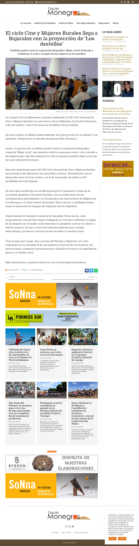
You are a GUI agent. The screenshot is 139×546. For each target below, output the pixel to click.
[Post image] (20, 336)
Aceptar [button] (122, 538)
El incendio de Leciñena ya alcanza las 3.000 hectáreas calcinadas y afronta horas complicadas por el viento (117, 58)
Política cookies (66, 532)
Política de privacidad (81, 532)
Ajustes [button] (112, 538)
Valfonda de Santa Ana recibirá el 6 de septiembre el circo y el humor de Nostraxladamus (20, 354)
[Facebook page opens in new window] (121, 2)
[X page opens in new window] (124, 2)
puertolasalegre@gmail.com (47, 2)
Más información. (115, 132)
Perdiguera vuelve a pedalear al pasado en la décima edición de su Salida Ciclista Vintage (51, 409)
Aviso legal (54, 532)
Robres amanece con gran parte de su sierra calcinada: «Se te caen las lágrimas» (117, 71)
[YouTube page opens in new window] (128, 2)
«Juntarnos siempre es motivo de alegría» (115, 38)
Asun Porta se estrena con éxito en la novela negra (51, 352)
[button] (87, 270)
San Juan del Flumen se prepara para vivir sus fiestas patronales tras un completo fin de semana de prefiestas (20, 411)
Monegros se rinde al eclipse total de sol (114, 47)
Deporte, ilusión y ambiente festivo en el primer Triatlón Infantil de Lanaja (82, 354)
